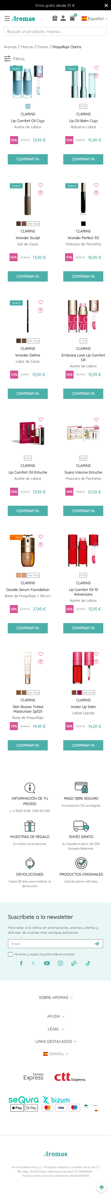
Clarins (43, 47)
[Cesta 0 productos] (72, 18)
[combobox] (55, 31)
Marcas (27, 47)
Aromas (11, 47)
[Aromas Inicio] (22, 18)
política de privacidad (58, 954)
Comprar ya (28, 159)
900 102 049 (41, 811)
